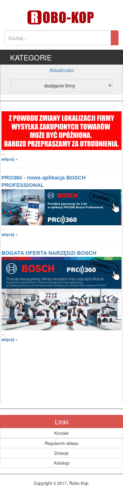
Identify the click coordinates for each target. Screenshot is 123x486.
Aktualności (61, 70)
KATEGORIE (31, 57)
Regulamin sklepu (62, 443)
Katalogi (61, 463)
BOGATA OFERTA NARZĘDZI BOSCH (48, 253)
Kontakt (61, 433)
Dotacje (61, 453)
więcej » (9, 159)
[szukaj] (115, 37)
